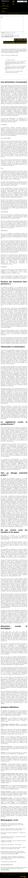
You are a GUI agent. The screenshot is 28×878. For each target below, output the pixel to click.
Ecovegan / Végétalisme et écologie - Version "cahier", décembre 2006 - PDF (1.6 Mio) (15, 62)
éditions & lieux (5, 5)
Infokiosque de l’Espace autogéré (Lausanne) (14, 71)
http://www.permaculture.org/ (7, 864)
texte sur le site (11, 59)
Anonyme (3, 32)
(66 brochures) (7, 36)
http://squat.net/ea (5, 869)
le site (3, 3)
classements (4, 8)
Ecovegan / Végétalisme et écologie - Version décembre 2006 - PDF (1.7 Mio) (15, 67)
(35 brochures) (12, 35)
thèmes (3, 11)
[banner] (5, 1)
